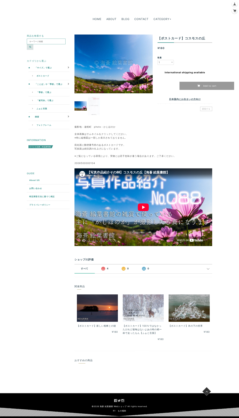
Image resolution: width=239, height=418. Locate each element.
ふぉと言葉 (42, 108)
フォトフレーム (44, 125)
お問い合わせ (35, 188)
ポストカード (43, 76)
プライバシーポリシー (39, 205)
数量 (160, 57)
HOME (97, 19)
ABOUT (111, 19)
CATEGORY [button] (161, 19)
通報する (206, 109)
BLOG (125, 19)
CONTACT (141, 19)
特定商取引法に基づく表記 (42, 196)
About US (34, 180)
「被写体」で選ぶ (45, 100)
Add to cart (209, 86)
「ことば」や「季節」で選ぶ (48, 84)
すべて (84, 268)
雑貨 (37, 116)
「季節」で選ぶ (44, 92)
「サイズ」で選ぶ (43, 67)
